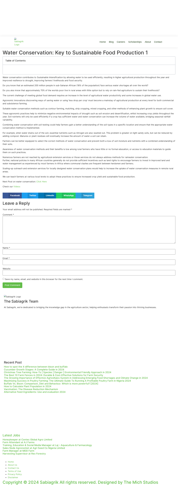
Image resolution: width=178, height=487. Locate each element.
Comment (8, 215)
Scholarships (135, 42)
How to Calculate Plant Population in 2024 (27, 386)
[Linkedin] (21, 315)
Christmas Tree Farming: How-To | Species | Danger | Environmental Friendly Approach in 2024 (57, 372)
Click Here (41, 181)
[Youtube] (28, 315)
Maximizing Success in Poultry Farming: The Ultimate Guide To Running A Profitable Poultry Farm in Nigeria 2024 (67, 380)
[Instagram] (14, 315)
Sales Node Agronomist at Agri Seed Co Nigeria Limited (34, 448)
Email (6, 258)
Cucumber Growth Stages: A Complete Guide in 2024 (34, 369)
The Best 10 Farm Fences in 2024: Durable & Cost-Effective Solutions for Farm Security (53, 375)
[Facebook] (7, 315)
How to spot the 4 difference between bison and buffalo (36, 366)
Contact (158, 42)
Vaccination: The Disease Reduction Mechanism (31, 389)
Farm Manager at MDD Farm (18, 450)
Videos (16, 186)
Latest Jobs (11, 435)
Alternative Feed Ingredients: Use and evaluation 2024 (35, 392)
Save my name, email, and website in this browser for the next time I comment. (44, 279)
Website (6, 269)
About (148, 42)
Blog (111, 42)
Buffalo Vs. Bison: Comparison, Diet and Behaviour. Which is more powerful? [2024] (51, 383)
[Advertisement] (89, 18)
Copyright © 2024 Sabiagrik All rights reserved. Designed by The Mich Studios (80, 482)
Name (6, 248)
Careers (121, 42)
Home (103, 42)
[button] (12, 195)
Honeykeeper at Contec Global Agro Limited (27, 439)
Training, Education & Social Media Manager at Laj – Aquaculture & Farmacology (47, 445)
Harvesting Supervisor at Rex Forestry (24, 453)
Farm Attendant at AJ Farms (19, 442)
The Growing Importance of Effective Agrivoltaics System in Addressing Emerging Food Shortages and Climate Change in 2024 (76, 378)
